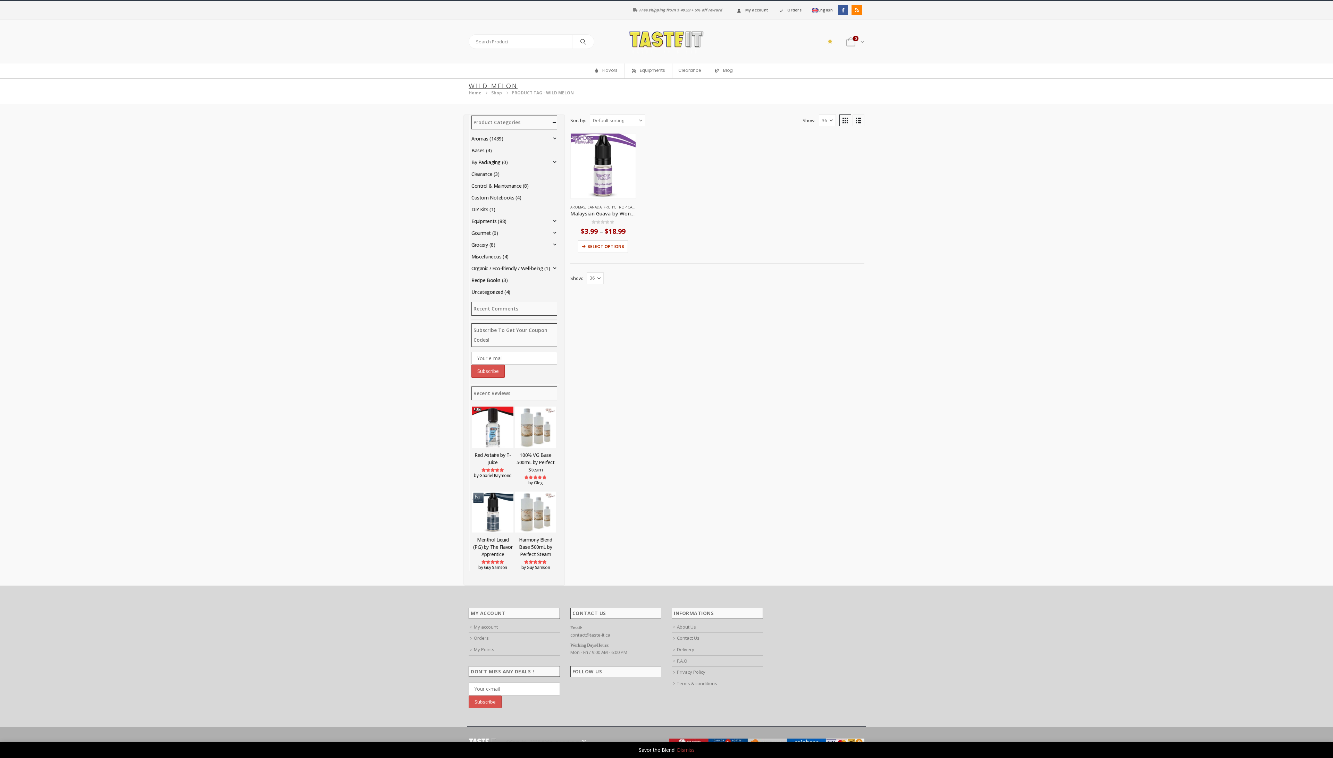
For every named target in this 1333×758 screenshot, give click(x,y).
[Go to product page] (603, 166)
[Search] (583, 42)
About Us (686, 627)
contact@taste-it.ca (590, 635)
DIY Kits (479, 209)
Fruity (609, 207)
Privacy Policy (691, 672)
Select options (605, 246)
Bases (478, 150)
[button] (845, 120)
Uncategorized (487, 292)
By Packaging (486, 162)
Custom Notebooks (492, 197)
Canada (594, 207)
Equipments (484, 221)
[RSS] (857, 10)
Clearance (689, 70)
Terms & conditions (697, 683)
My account (756, 9)
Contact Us (688, 638)
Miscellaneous (486, 256)
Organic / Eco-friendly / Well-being (507, 268)
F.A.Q (682, 661)
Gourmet (481, 233)
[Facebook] (843, 10)
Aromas (577, 207)
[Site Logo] (666, 42)
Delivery (685, 649)
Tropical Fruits (632, 207)
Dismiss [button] (686, 750)
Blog (728, 71)
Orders (794, 9)
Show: (809, 120)
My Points (484, 649)
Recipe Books (486, 280)
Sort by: (578, 120)
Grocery (479, 244)
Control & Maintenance (496, 185)
